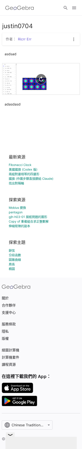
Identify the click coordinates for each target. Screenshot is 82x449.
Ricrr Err (24, 39)
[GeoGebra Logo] (19, 8)
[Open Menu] (74, 7)
